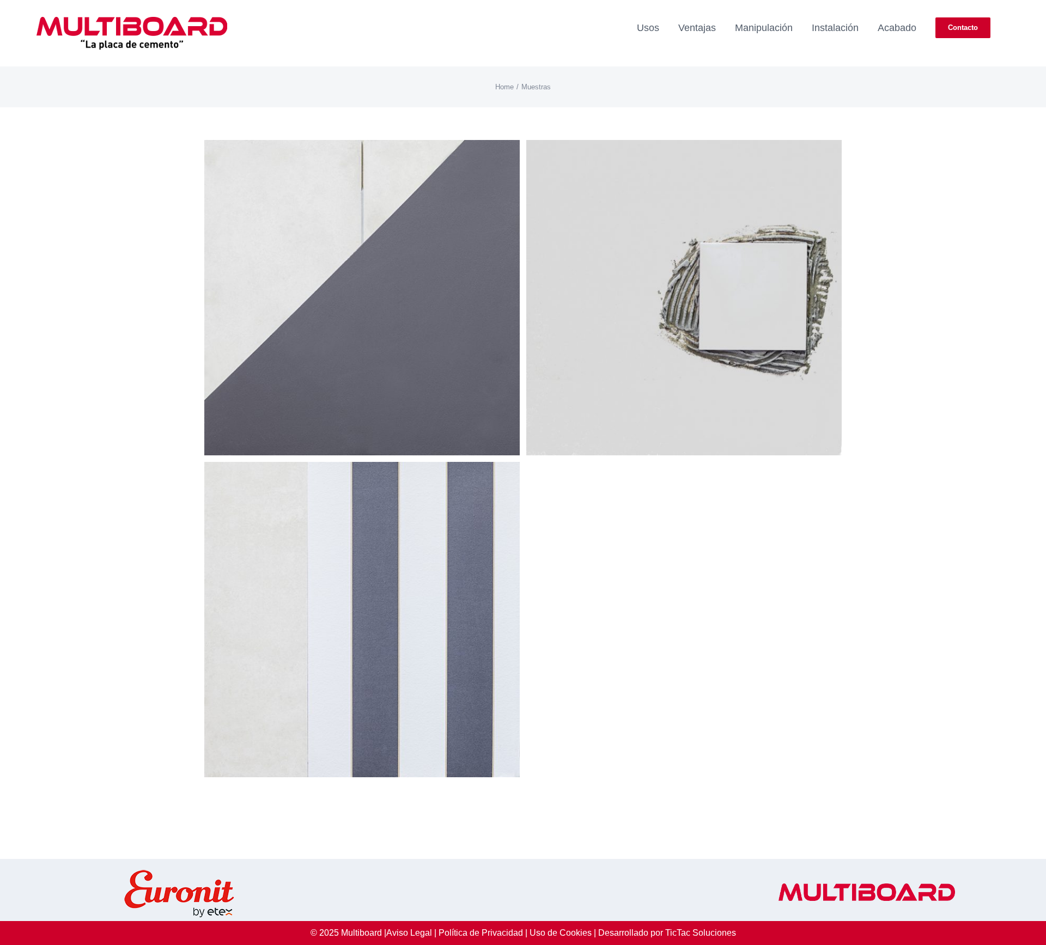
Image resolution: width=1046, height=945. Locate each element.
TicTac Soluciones (700, 932)
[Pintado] (362, 149)
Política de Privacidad (481, 932)
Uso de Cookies (561, 932)
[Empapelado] (362, 471)
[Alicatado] (684, 149)
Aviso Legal (409, 932)
